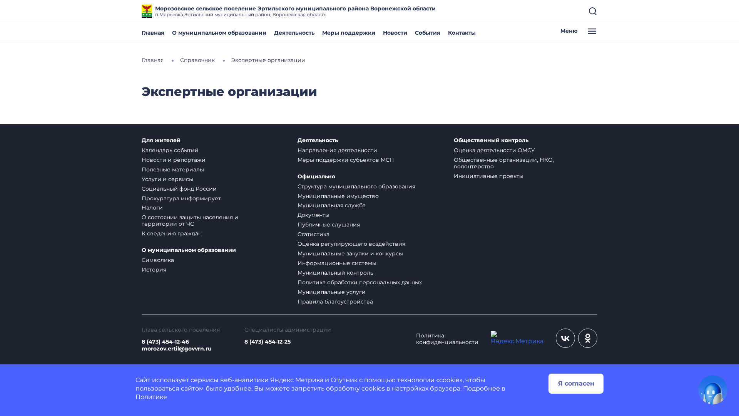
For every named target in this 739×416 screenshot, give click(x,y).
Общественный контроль (491, 140)
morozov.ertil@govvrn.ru (177, 349)
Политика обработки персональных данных (360, 282)
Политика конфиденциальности (447, 339)
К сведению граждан (172, 233)
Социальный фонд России (179, 188)
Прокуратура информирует (181, 198)
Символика (158, 260)
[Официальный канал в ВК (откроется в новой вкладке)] (565, 338)
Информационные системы (337, 263)
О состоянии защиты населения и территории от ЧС (190, 220)
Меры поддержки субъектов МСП (346, 159)
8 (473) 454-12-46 (165, 342)
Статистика (313, 234)
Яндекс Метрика (296, 380)
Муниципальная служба (332, 205)
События (427, 32)
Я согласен (576, 383)
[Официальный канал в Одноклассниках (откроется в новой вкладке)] (587, 338)
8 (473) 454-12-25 (267, 342)
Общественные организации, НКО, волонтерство (504, 163)
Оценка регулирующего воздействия (351, 243)
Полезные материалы (173, 169)
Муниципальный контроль (335, 272)
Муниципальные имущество (338, 196)
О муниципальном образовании (219, 32)
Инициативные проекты (488, 176)
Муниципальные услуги (332, 292)
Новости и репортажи (174, 159)
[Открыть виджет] (712, 389)
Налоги (152, 207)
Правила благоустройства (335, 301)
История (154, 269)
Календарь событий (170, 150)
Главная (153, 32)
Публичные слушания (329, 224)
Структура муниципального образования (356, 186)
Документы (313, 214)
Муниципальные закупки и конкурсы (350, 253)
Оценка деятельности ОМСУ (494, 150)
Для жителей (161, 140)
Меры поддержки (348, 32)
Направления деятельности (337, 150)
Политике (151, 397)
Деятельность (294, 32)
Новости (395, 32)
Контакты (462, 32)
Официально (316, 176)
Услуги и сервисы (167, 179)
